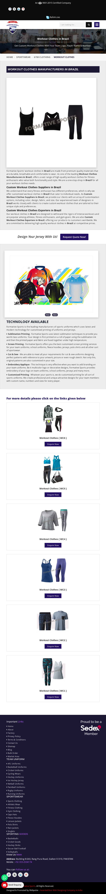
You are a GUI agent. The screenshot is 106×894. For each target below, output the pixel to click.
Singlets (11, 831)
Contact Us (12, 743)
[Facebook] (10, 9)
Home (9, 57)
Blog (9, 749)
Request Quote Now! (74, 236)
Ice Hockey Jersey (15, 780)
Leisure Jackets (14, 821)
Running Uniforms (16, 793)
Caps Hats (12, 814)
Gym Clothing (42, 57)
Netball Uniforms (15, 783)
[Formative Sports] (12, 27)
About (10, 729)
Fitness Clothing (14, 807)
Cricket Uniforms (15, 770)
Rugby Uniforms (15, 790)
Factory (10, 733)
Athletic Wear (13, 804)
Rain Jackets (13, 828)
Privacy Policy (14, 736)
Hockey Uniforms (15, 777)
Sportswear (23, 57)
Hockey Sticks (13, 845)
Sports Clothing (14, 801)
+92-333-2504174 (23, 862)
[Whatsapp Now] (4, 877)
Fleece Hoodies (14, 817)
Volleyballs (12, 852)
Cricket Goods (14, 841)
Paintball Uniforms (16, 787)
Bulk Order (12, 753)
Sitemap (11, 746)
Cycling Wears (14, 773)
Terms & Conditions (16, 739)
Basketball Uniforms (16, 767)
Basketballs (12, 838)
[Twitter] (14, 9)
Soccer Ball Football (16, 848)
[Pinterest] (23, 9)
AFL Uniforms (13, 763)
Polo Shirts (12, 824)
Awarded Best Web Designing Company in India (61, 890)
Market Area (13, 756)
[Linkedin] (18, 9)
